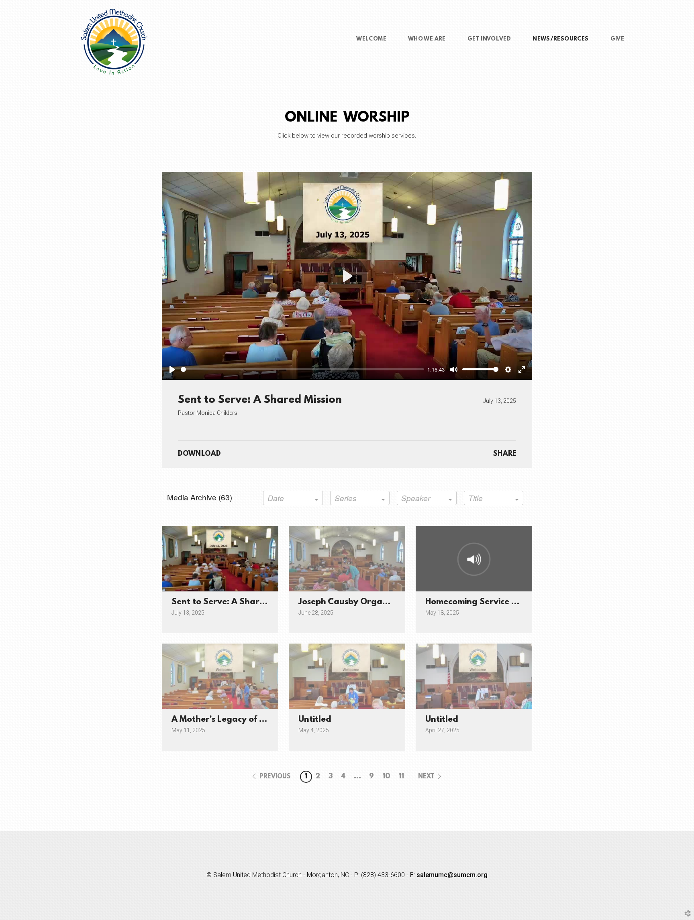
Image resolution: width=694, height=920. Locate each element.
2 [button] (317, 777)
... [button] (357, 777)
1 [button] (305, 777)
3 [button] (331, 777)
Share (504, 454)
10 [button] (386, 777)
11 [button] (401, 777)
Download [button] (199, 454)
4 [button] (343, 777)
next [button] (426, 776)
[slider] (302, 369)
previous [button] (274, 776)
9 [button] (371, 777)
